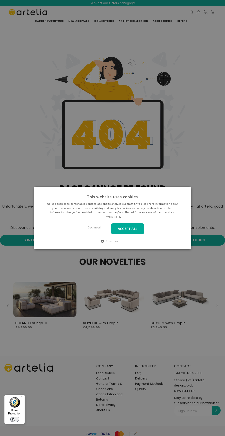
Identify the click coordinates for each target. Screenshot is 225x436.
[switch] (14, 419)
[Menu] (22, 397)
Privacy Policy (112, 217)
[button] (112, 241)
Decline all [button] (94, 227)
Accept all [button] (128, 228)
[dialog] (112, 218)
